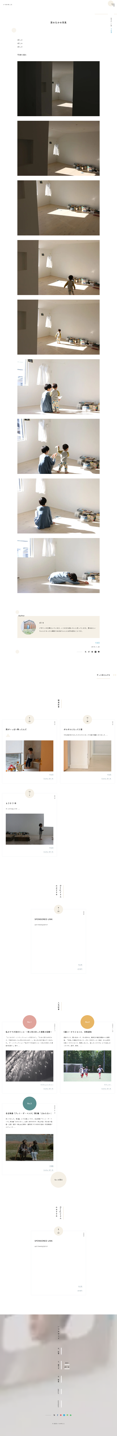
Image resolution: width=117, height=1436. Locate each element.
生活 (111, 31)
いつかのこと (8, 4)
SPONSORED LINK (43, 919)
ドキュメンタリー (47, 1084)
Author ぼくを (48, 778)
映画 (52, 1166)
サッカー (108, 1084)
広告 (80, 964)
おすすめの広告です (41, 924)
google (80, 968)
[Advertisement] (58, 946)
